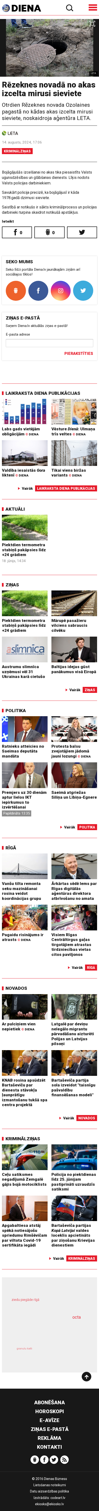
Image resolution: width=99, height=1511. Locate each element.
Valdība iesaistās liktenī (23, 473)
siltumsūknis (67, 1354)
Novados (16, 988)
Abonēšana (49, 1402)
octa (76, 1317)
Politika (16, 710)
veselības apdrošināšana (42, 1331)
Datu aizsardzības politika (49, 1491)
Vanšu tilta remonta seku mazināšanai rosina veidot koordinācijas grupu (21, 891)
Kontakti (49, 1447)
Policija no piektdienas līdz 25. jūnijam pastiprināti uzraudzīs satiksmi (73, 1182)
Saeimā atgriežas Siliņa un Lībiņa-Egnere (74, 795)
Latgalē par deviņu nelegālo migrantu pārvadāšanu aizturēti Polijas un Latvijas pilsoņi (72, 1034)
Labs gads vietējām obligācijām (21, 431)
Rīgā (11, 848)
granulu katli (24, 1348)
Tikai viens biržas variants (68, 473)
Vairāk (27, 488)
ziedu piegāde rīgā (25, 1300)
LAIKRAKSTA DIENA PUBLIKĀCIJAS (43, 393)
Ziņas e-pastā (49, 1429)
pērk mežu (47, 1303)
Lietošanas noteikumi (49, 1485)
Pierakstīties (78, 353)
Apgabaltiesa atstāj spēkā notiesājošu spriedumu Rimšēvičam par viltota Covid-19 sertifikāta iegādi (24, 1235)
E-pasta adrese (18, 334)
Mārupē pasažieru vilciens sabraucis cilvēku (69, 625)
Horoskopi (49, 1411)
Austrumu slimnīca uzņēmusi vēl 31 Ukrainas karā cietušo (23, 671)
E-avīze (49, 1420)
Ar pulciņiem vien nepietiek (19, 1026)
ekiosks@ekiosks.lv (49, 1504)
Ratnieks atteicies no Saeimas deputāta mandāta (23, 751)
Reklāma (49, 1438)
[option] (49, 48)
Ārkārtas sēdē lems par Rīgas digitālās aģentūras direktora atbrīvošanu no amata (74, 891)
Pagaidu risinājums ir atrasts (22, 937)
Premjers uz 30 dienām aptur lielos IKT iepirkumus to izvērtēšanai (24, 800)
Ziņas (12, 585)
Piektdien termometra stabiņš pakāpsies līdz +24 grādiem (24, 549)
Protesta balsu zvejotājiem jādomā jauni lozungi (71, 751)
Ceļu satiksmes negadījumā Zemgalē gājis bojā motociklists (24, 1179)
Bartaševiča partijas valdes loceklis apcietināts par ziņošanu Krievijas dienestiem (73, 1235)
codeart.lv (57, 1498)
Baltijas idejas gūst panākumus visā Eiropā (73, 669)
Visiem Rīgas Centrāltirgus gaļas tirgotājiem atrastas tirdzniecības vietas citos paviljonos (71, 944)
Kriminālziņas (17, 151)
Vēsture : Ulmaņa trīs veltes (73, 431)
